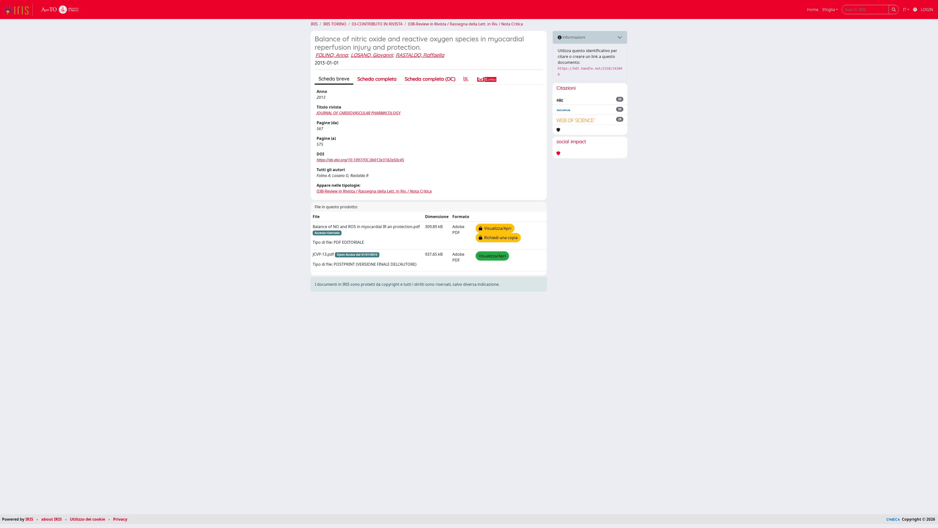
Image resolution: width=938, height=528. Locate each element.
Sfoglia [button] (828, 9)
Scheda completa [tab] (376, 79)
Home (812, 9)
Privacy (120, 519)
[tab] (466, 79)
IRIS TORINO (334, 24)
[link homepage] (18, 9)
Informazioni (573, 37)
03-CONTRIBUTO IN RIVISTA (377, 24)
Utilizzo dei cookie (87, 519)
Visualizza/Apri (496, 228)
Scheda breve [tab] (334, 79)
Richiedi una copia (500, 237)
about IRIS (51, 519)
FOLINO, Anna (332, 55)
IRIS (314, 24)
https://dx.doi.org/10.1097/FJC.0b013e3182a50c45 (360, 160)
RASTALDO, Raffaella (420, 55)
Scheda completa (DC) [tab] (430, 79)
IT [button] (904, 9)
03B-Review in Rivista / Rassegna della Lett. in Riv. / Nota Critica (465, 24)
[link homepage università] (60, 9)
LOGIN (927, 9)
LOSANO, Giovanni (372, 55)
